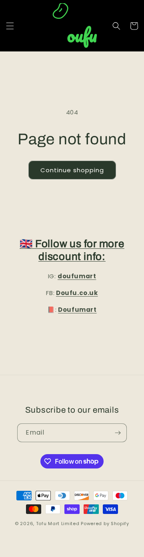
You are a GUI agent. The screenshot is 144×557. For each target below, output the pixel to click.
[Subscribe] (117, 432)
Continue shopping (72, 170)
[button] (10, 26)
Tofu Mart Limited (58, 523)
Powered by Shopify (105, 523)
